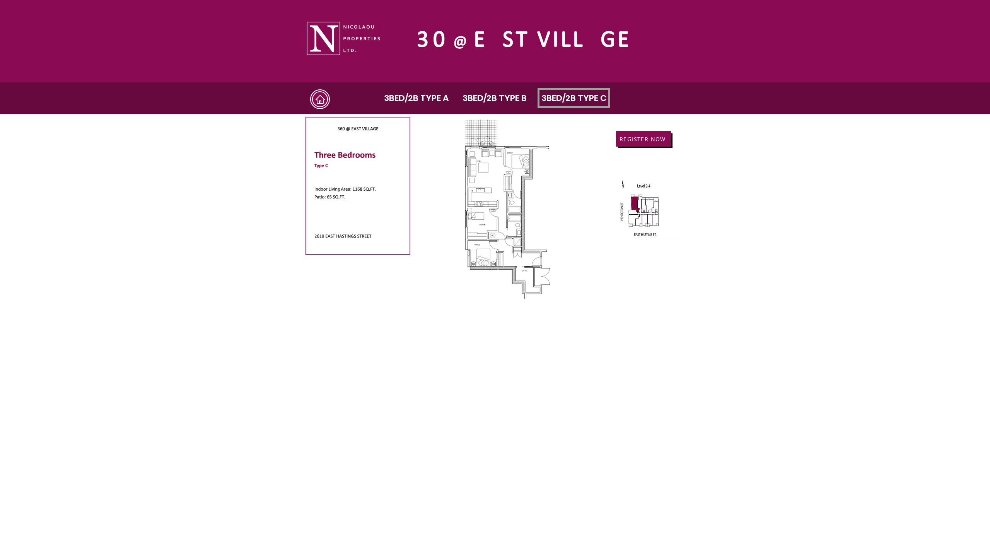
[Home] (320, 99)
